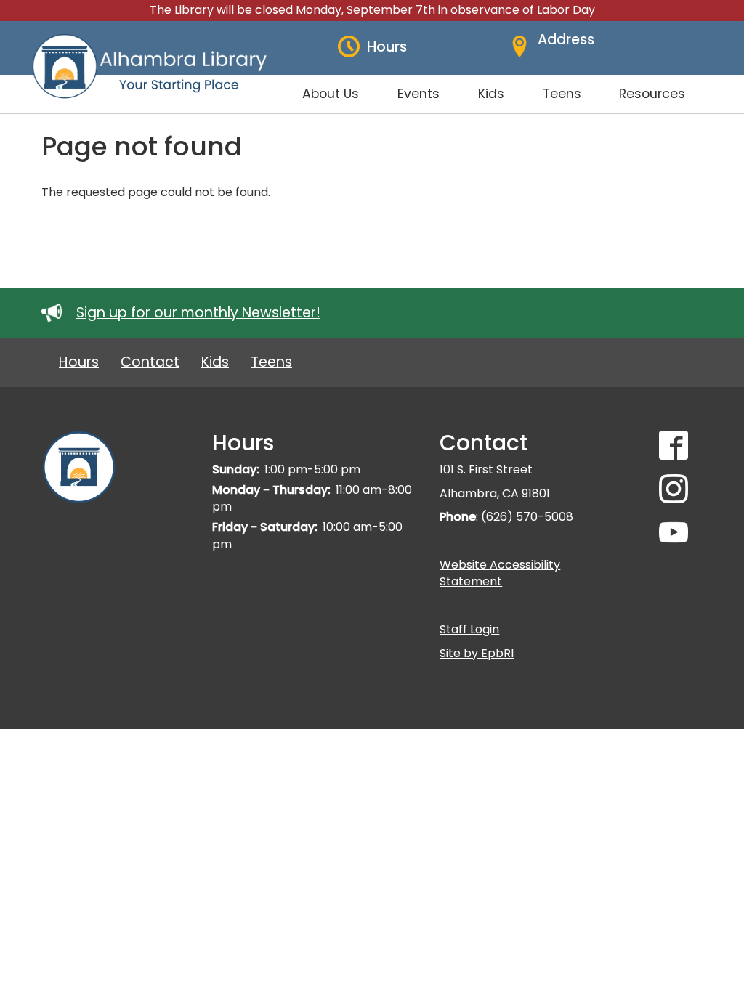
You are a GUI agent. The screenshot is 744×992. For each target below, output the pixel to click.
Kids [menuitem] (491, 93)
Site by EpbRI (477, 653)
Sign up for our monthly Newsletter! (198, 312)
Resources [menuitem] (652, 93)
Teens (271, 362)
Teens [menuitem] (562, 93)
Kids (215, 362)
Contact (150, 362)
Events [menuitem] (418, 93)
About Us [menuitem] (330, 93)
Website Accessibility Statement (500, 573)
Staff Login (469, 629)
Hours (79, 362)
